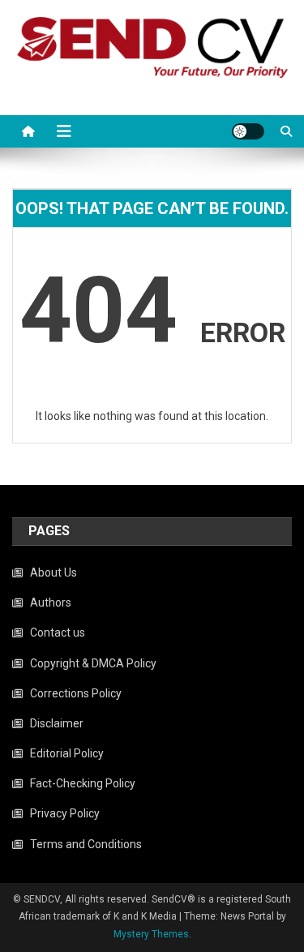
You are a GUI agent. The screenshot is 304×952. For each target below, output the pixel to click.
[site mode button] (248, 131)
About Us (53, 572)
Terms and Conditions (86, 844)
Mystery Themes (151, 934)
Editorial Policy (67, 753)
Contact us (57, 632)
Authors (50, 602)
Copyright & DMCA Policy (93, 663)
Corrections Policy (76, 693)
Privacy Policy (65, 813)
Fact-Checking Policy (82, 783)
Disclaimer (56, 723)
